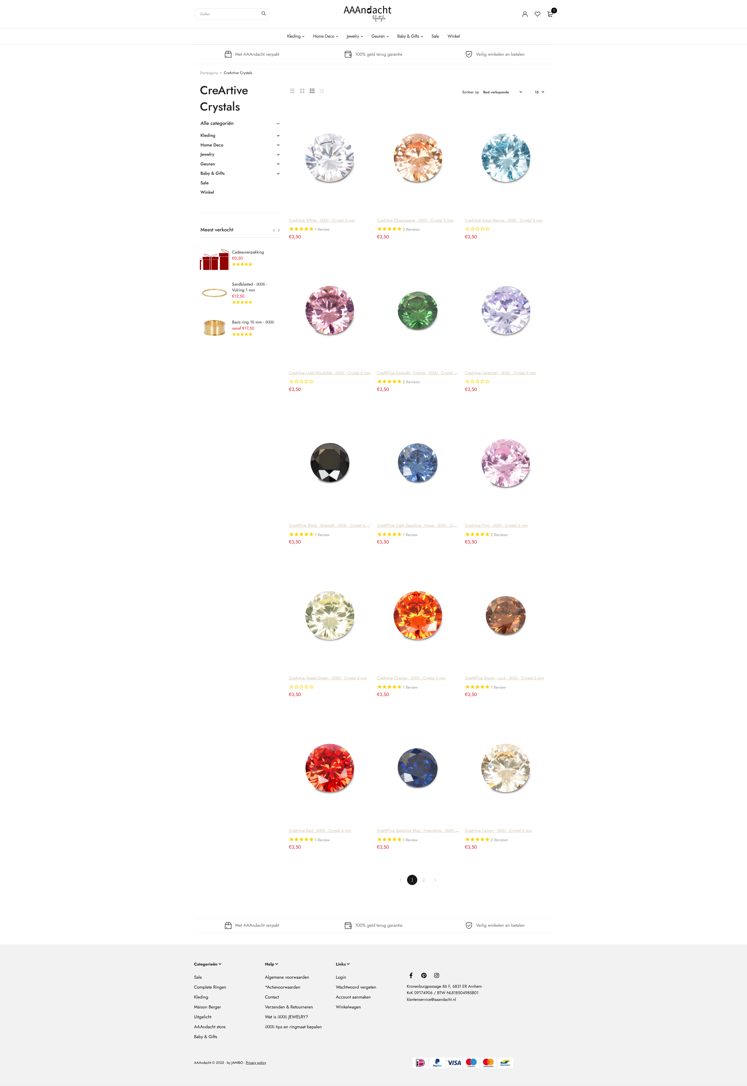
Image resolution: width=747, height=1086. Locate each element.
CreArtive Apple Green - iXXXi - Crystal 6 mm (328, 678)
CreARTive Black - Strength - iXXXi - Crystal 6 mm (331, 526)
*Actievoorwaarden (282, 987)
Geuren (378, 36)
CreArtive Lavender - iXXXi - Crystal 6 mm (500, 373)
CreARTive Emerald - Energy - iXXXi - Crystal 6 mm (420, 373)
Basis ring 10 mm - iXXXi (253, 322)
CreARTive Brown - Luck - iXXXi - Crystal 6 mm (504, 678)
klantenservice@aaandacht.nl (431, 1000)
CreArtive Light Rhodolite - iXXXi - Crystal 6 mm (329, 373)
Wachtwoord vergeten (356, 987)
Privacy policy (256, 1062)
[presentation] (273, 230)
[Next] (435, 880)
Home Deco (323, 36)
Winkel (454, 36)
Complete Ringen (210, 987)
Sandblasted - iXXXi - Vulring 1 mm (249, 287)
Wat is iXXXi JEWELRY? (286, 1017)
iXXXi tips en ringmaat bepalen (293, 1027)
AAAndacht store (210, 1027)
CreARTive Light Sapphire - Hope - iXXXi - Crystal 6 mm (424, 526)
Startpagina (209, 73)
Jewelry (353, 36)
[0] (550, 14)
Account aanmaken (353, 997)
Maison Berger (207, 1007)
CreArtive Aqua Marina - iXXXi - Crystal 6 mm (504, 220)
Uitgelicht (202, 1017)
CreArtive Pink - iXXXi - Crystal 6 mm (496, 526)
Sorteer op (470, 92)
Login (341, 977)
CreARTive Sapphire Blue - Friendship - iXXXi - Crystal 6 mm (428, 831)
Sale (435, 36)
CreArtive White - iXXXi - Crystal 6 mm (322, 220)
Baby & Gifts (408, 36)
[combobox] (232, 14)
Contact (272, 997)
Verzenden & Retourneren (289, 1007)
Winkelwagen (348, 1007)
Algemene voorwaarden (287, 977)
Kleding (294, 36)
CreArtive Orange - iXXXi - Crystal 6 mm (411, 678)
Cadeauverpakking (248, 252)
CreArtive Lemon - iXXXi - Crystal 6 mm (498, 831)
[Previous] (400, 880)
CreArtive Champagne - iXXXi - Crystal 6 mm (415, 220)
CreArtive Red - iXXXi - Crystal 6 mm (320, 831)
